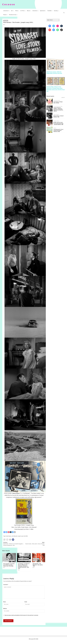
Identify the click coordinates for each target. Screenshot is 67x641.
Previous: (13, 544)
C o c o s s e (8, 4)
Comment (5, 584)
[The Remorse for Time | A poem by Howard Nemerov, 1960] (50, 123)
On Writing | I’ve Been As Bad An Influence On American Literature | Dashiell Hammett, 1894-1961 (23, 566)
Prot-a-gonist (6, 560)
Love (61, 128)
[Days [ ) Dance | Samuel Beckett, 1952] (50, 109)
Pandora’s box (12, 14)
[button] (64, 13)
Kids (61, 99)
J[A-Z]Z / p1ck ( (56, 113)
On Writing (21, 558)
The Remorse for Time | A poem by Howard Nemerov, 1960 (59, 123)
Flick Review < (36, 558)
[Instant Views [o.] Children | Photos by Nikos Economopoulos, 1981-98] (50, 102)
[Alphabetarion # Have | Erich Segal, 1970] (50, 130)
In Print (22, 10)
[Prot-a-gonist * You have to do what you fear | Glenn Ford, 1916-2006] (9, 557)
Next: (35, 544)
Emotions (35, 10)
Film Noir (6, 20)
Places (5, 14)
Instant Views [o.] (57, 99)
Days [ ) (57, 107)
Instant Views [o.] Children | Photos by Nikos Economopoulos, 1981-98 (58, 102)
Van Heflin (26, 536)
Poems (55, 121)
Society (56, 10)
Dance (55, 107)
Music (28, 10)
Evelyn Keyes (8, 536)
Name (4, 601)
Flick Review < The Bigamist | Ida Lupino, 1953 (38, 565)
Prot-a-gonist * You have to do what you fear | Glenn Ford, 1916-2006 (8, 565)
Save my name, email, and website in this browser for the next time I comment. (21, 615)
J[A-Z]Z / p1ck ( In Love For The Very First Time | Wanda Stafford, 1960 (58, 116)
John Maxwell (14, 536)
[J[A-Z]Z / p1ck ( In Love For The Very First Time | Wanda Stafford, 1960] (50, 116)
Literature (6, 10)
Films (16, 10)
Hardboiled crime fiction (23, 560)
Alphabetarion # (57, 128)
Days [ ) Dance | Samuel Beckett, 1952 (58, 109)
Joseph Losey (20, 536)
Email (26, 601)
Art (12, 10)
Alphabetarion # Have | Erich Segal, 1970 (58, 130)
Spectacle (42, 10)
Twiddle (49, 10)
